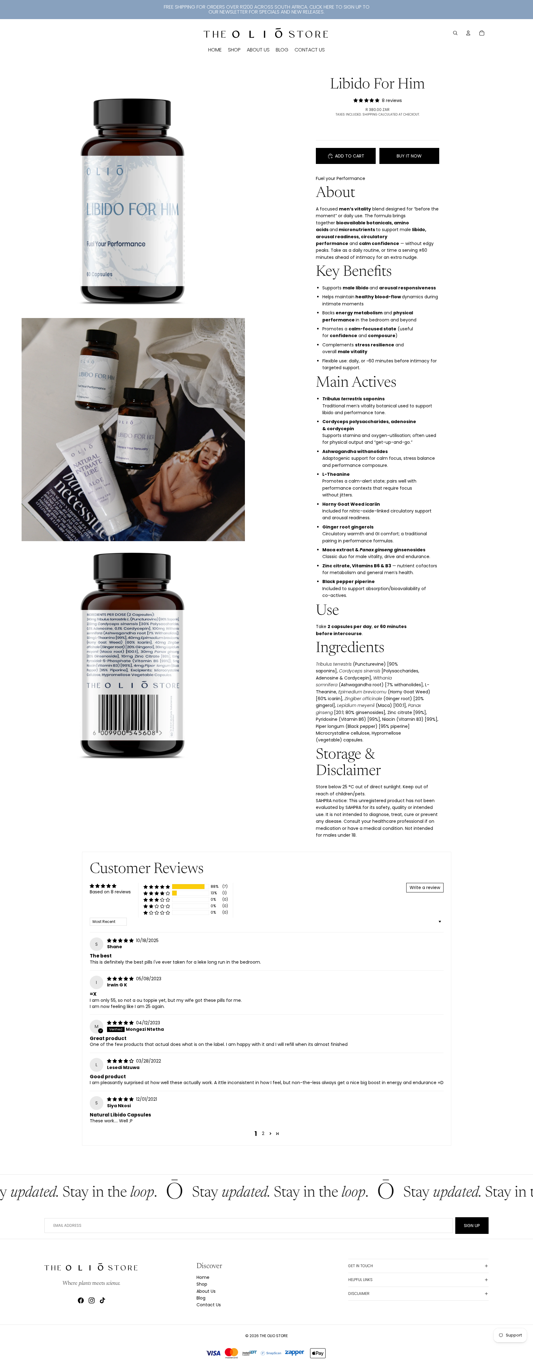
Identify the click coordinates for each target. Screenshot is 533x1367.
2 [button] (263, 1133)
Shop (201, 1284)
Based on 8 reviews (110, 892)
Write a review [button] (425, 887)
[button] (156, 886)
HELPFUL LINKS (360, 1279)
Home (202, 1277)
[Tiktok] (102, 1300)
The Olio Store (274, 1335)
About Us (206, 1291)
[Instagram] (91, 1300)
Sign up (472, 1225)
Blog (200, 1298)
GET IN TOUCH (360, 1265)
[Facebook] (81, 1300)
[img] (121, 940)
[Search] (455, 33)
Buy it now (409, 156)
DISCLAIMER (359, 1293)
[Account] (468, 33)
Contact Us (208, 1305)
